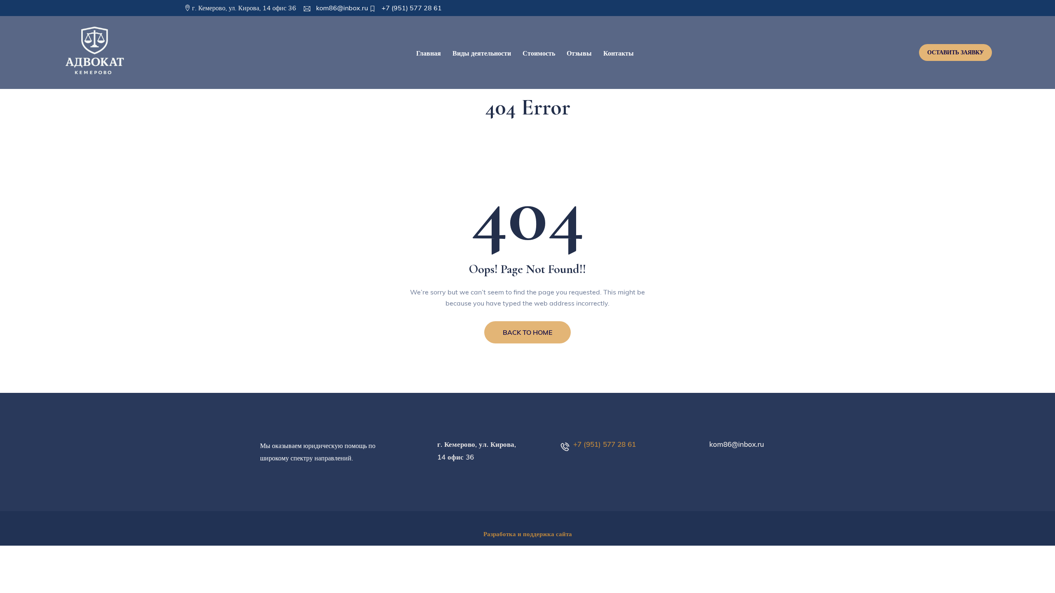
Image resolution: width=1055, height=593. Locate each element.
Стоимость (539, 53)
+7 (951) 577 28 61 (411, 8)
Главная (428, 53)
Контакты (618, 53)
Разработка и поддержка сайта (527, 534)
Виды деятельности (481, 53)
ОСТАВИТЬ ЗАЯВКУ (955, 52)
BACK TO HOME (527, 332)
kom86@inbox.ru (341, 8)
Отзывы (579, 53)
